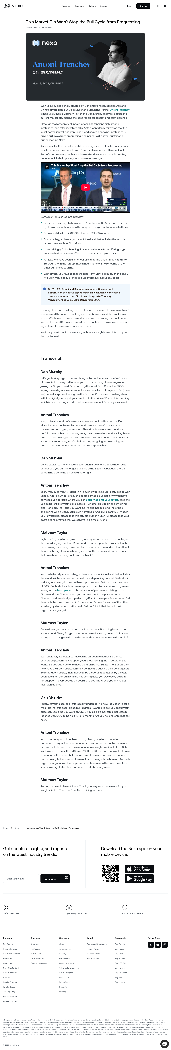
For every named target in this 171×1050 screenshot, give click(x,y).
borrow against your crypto (102, 499)
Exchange (7, 958)
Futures (6, 977)
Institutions (35, 949)
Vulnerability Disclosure (69, 968)
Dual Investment (10, 973)
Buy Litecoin (120, 982)
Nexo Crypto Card (11, 968)
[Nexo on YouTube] (158, 945)
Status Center (65, 982)
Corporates (36, 944)
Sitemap (62, 992)
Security (62, 954)
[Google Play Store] (139, 878)
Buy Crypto (8, 944)
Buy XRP (118, 977)
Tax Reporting (9, 992)
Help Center (64, 977)
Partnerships (64, 958)
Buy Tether (119, 949)
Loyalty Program (10, 982)
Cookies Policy (93, 954)
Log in (130, 6)
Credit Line (7, 963)
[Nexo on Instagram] (165, 945)
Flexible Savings (10, 949)
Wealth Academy (66, 963)
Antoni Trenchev (120, 109)
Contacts (63, 987)
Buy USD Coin (121, 963)
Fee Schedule (93, 958)
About (61, 944)
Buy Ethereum (121, 973)
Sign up (143, 6)
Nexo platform (65, 590)
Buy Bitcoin (120, 944)
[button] (164, 1044)
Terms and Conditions (96, 944)
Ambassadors (65, 949)
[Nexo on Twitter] (151, 945)
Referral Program (10, 996)
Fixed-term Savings (11, 954)
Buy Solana (120, 958)
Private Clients (9, 987)
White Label (36, 954)
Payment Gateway (39, 963)
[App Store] (139, 869)
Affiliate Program (10, 1001)
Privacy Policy (93, 949)
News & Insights (66, 973)
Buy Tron (119, 954)
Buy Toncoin (120, 968)
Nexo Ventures (37, 958)
